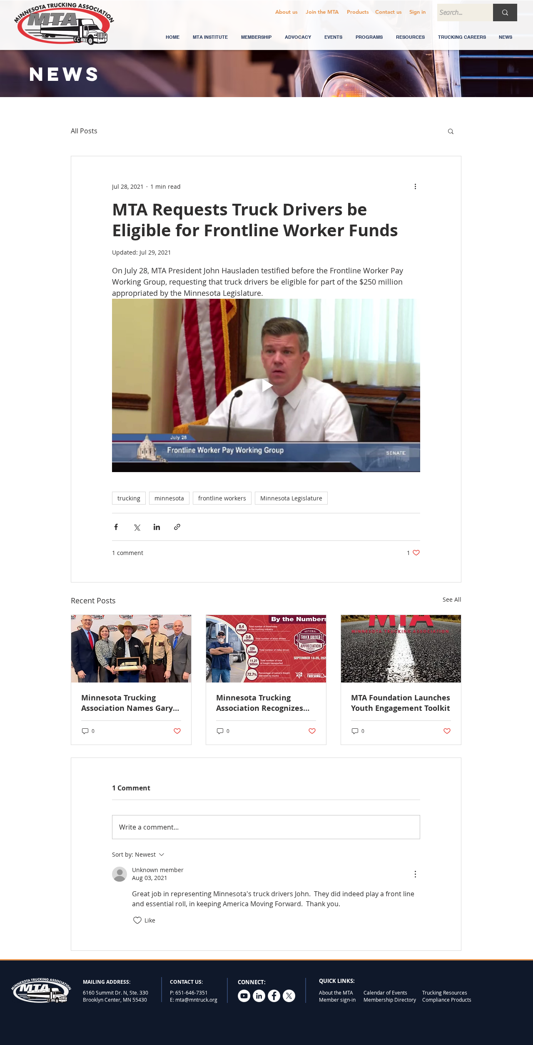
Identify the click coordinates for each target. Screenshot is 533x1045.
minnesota (169, 498)
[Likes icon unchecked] (137, 920)
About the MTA (336, 992)
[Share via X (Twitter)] (136, 527)
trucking (128, 498)
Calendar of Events (385, 992)
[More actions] (415, 186)
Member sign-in (337, 999)
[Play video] (266, 385)
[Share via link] (177, 527)
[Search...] (505, 12)
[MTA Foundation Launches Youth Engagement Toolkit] (401, 648)
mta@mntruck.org (196, 999)
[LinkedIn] (259, 996)
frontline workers (222, 498)
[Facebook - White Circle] (274, 996)
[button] (388, 12)
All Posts (84, 130)
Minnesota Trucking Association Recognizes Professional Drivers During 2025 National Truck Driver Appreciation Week (264, 702)
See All (452, 599)
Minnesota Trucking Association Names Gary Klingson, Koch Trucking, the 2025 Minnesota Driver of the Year (131, 702)
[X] (289, 996)
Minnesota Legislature (291, 498)
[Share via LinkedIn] (157, 527)
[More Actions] (415, 874)
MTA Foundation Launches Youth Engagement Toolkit (400, 702)
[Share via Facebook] (116, 527)
